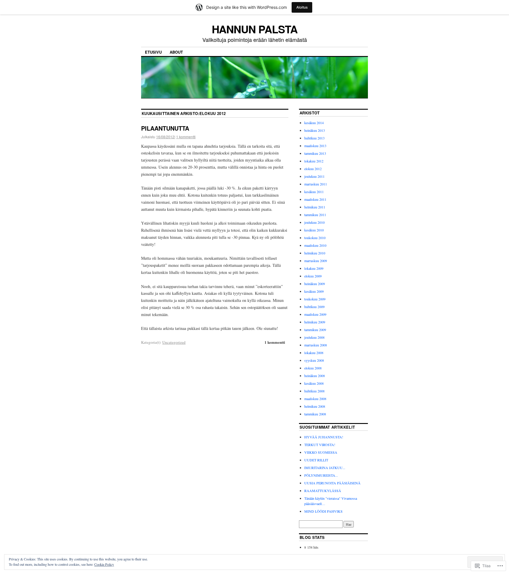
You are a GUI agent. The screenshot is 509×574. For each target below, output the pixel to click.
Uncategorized (174, 342)
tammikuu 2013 (315, 153)
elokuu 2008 (313, 368)
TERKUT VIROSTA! (319, 444)
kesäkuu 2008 (314, 383)
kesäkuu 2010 (314, 230)
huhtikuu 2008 (314, 391)
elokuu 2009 (313, 276)
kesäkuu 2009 (314, 291)
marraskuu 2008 (315, 345)
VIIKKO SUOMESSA (320, 452)
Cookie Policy (104, 564)
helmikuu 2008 (314, 406)
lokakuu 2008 (313, 352)
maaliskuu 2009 (315, 314)
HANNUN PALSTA (255, 29)
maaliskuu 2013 (315, 145)
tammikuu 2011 (315, 214)
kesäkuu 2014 (314, 122)
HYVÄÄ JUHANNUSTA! (323, 437)
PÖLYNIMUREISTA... (321, 475)
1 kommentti (186, 136)
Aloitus (302, 7)
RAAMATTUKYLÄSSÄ (322, 490)
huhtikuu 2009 (314, 306)
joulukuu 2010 (314, 222)
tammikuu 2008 (315, 414)
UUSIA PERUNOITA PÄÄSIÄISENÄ (332, 483)
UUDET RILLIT (316, 460)
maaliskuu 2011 (315, 199)
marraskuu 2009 (315, 260)
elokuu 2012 (313, 168)
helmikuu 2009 (314, 322)
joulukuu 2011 (314, 176)
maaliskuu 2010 (315, 245)
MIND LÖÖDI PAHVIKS (323, 511)
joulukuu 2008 (314, 337)
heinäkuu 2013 (314, 130)
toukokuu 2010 (314, 237)
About (176, 52)
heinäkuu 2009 (314, 283)
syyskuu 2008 (314, 360)
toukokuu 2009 (314, 299)
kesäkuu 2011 (314, 191)
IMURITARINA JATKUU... (324, 467)
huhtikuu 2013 (314, 138)
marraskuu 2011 (315, 184)
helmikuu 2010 (314, 253)
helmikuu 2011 (314, 207)
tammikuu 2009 (315, 329)
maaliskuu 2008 (315, 398)
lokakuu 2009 (313, 268)
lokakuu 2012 (313, 161)
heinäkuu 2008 (314, 375)
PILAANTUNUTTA (165, 128)
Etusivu (153, 52)
